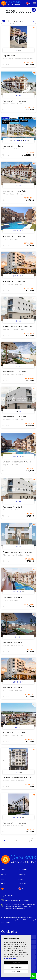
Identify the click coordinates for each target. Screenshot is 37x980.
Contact (22, 884)
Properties (23, 870)
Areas (20, 879)
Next (33, 85)
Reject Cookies (16, 971)
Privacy (13, 920)
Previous (3, 85)
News (3, 884)
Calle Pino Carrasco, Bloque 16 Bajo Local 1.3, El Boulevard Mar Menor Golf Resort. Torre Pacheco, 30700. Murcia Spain (20, 906)
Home (3, 870)
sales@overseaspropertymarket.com (17, 900)
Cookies (19, 920)
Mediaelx (7, 922)
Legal (9, 920)
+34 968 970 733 (10, 895)
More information (10, 958)
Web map (26, 920)
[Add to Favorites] (34, 28)
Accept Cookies (16, 963)
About (3, 874)
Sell (2, 879)
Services (21, 874)
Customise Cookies (16, 967)
